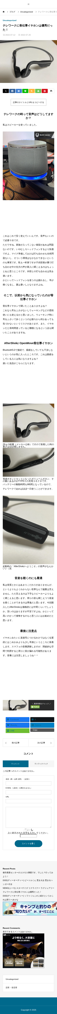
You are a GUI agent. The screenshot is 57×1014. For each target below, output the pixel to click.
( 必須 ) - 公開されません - (19, 788)
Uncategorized (9, 20)
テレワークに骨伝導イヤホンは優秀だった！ (22, 892)
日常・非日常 (11, 987)
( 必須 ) (17, 779)
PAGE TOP (52, 981)
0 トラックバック (41, 764)
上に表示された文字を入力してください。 (28, 833)
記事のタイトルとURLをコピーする (28, 102)
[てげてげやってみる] (28, 4)
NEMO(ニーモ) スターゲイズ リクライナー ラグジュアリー (28, 888)
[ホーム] (4, 11)
